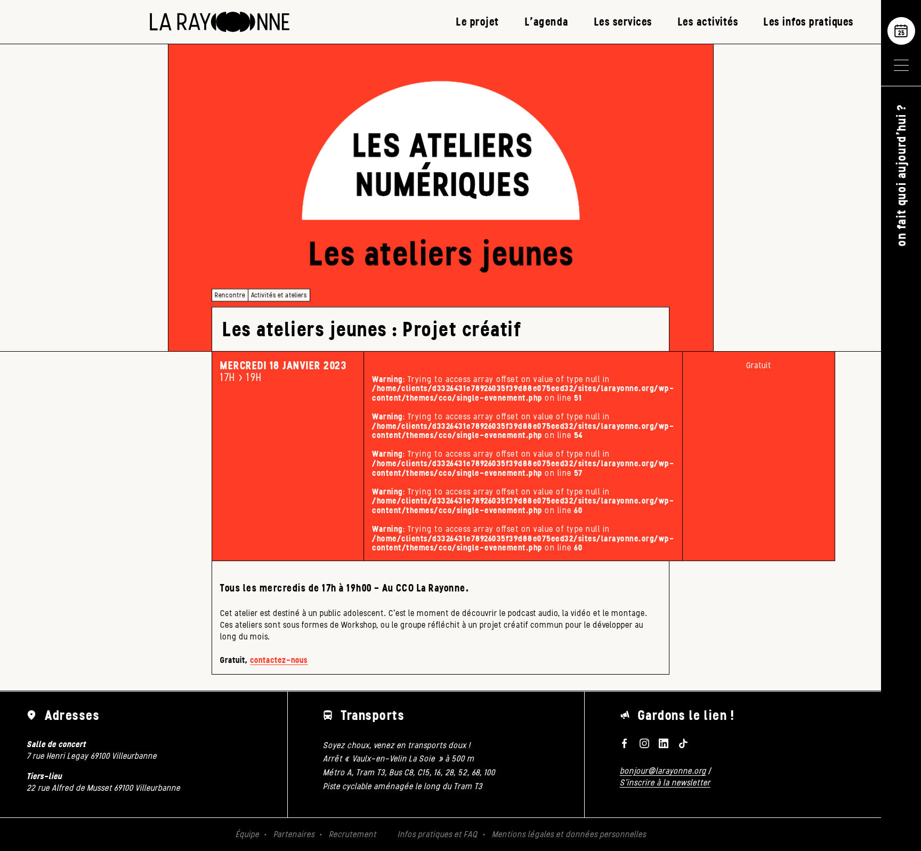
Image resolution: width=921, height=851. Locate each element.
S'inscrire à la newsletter (665, 782)
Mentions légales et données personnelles (569, 834)
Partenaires (293, 834)
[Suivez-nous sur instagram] (644, 743)
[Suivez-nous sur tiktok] (683, 743)
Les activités (708, 21)
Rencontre (230, 295)
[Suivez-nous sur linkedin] (663, 743)
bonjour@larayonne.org (663, 771)
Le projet (477, 21)
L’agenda (547, 21)
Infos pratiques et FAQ (438, 834)
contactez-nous (279, 660)
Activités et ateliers (279, 295)
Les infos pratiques (809, 21)
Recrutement (352, 834)
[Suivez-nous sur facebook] (624, 743)
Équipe (247, 834)
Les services (623, 21)
